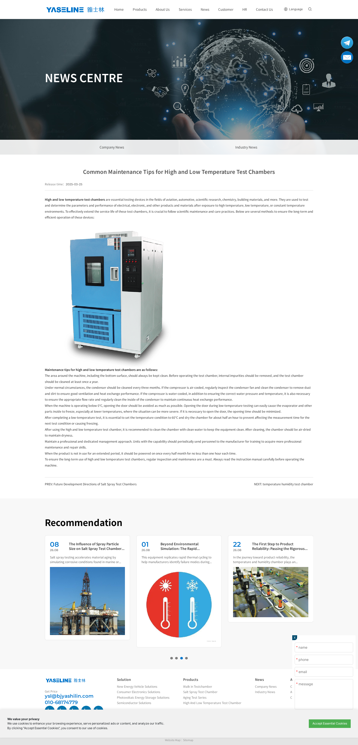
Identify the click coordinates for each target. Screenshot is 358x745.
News (259, 679)
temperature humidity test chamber (288, 484)
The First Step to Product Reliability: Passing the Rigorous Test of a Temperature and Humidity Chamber (278, 546)
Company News (112, 147)
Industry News (246, 147)
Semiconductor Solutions (134, 703)
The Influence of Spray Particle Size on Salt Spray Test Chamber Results (95, 546)
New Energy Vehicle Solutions (137, 686)
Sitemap (188, 740)
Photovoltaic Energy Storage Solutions (143, 697)
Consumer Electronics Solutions (138, 692)
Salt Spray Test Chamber (200, 692)
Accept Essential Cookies (329, 723)
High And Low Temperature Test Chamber (212, 703)
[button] (171, 658)
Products (190, 679)
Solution (124, 679)
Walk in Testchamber (197, 686)
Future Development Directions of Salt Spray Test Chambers (95, 484)
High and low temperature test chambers (75, 199)
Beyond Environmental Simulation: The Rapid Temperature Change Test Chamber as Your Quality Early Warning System (185, 546)
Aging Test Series (195, 697)
